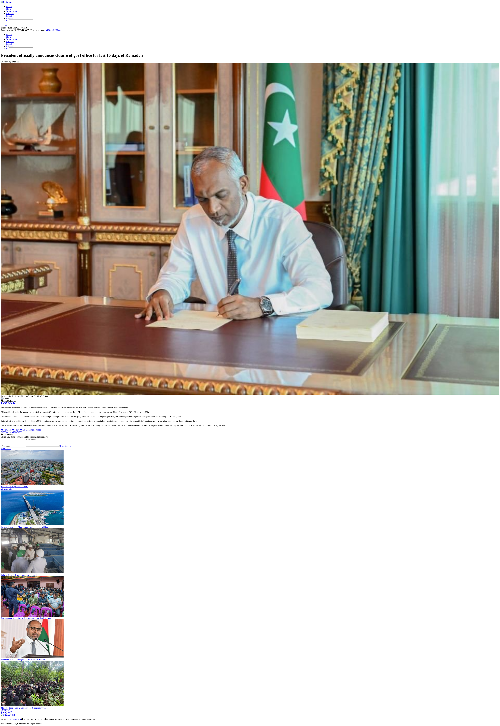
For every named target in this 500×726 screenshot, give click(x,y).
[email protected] (14, 719)
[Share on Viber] (11, 403)
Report (9, 16)
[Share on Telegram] (6, 403)
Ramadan (7, 430)
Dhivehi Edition (54, 30)
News (8, 9)
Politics (9, 6)
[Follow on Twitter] (14, 715)
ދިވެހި (3, 25)
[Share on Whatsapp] (9, 403)
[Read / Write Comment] (14, 403)
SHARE (6, 710)
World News (11, 11)
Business (10, 13)
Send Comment (66, 446)
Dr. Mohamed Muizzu (31, 430)
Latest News (6, 448)
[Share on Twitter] (4, 403)
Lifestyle (9, 18)
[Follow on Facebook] (12, 715)
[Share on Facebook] (1, 403)
